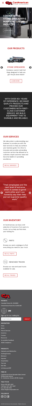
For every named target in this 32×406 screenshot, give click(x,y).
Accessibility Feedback (7, 340)
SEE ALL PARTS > (9, 254)
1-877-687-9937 (11, 386)
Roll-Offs (3, 365)
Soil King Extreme (6, 353)
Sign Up (27, 319)
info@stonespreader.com (11, 389)
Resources (4, 338)
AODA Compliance (6, 342)
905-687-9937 (9, 384)
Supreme (3, 358)
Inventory (3, 333)
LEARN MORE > (9, 30)
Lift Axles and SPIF (6, 368)
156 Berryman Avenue (7, 376)
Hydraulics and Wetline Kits (8, 351)
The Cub (3, 363)
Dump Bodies (4, 361)
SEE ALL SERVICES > (10, 165)
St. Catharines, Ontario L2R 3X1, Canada (12, 378)
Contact (3, 335)
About (3, 328)
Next (29, 67)
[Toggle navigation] (3, 2)
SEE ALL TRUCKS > (10, 275)
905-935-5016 (7, 388)
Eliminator (4, 356)
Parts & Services (5, 330)
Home (2, 326)
